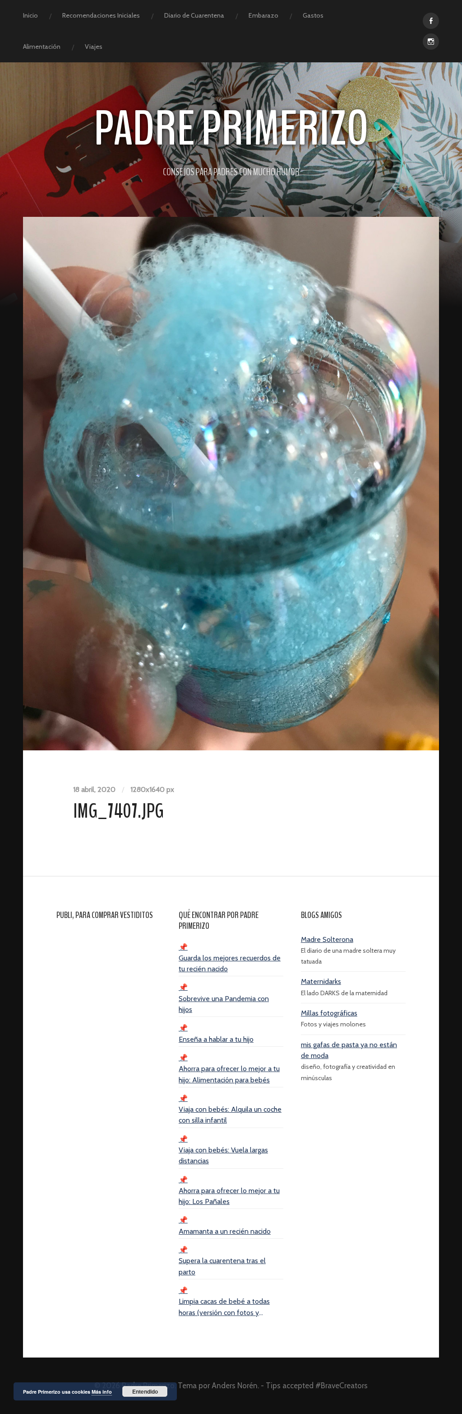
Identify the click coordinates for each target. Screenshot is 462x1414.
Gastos (313, 15)
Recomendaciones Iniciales (101, 15)
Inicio (30, 15)
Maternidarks (321, 981)
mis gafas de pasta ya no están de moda (349, 1050)
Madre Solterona (327, 939)
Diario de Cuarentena (194, 15)
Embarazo (263, 15)
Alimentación (41, 46)
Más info (102, 1391)
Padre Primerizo (231, 129)
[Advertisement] (108, 1065)
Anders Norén (235, 1385)
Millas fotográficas (329, 1013)
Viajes (93, 46)
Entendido (145, 1391)
